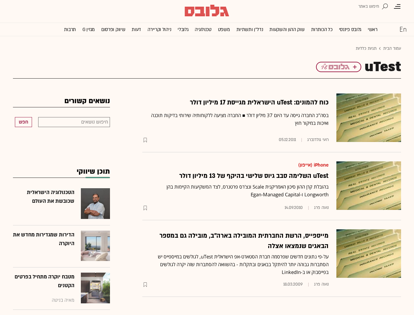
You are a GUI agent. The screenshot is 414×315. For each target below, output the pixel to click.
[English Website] (403, 29)
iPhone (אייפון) (313, 165)
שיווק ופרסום (113, 30)
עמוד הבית (392, 48)
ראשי (372, 30)
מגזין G (88, 30)
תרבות (70, 30)
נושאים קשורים (87, 101)
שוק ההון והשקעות (286, 30)
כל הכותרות (321, 30)
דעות (136, 30)
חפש (23, 122)
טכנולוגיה (203, 30)
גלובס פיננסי (350, 30)
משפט (224, 30)
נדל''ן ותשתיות (249, 30)
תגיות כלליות (366, 48)
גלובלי (183, 30)
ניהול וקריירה (159, 30)
